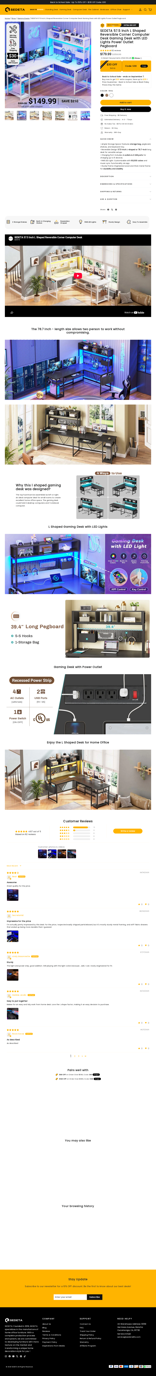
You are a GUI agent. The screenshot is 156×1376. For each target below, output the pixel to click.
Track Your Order (88, 1331)
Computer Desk (80, 9)
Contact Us (85, 1324)
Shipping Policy (87, 1335)
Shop (14, 18)
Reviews (46, 1331)
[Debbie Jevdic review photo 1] (13, 1014)
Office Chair (116, 9)
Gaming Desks (24, 18)
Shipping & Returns (111, 192)
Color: (106, 91)
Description (107, 176)
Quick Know (107, 139)
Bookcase (104, 9)
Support (127, 9)
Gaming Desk (65, 9)
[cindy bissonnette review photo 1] (13, 975)
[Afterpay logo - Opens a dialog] (136, 58)
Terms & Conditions (51, 1335)
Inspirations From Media (53, 1345)
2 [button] (74, 1056)
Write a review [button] (128, 831)
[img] (13, 872)
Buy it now (125, 109)
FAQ (81, 1327)
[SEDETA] (15, 9)
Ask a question (108, 199)
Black (102, 95)
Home (7, 18)
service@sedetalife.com (129, 1337)
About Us (46, 1324)
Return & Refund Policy (90, 1338)
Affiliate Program (88, 1345)
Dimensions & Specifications (116, 184)
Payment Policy (49, 1342)
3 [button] (78, 1056)
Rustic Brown (107, 95)
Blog (44, 1327)
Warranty (84, 1342)
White (111, 95)
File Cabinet (93, 9)
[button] (106, 50)
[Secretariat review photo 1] (13, 936)
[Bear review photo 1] (13, 895)
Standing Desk (51, 9)
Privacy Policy (48, 1338)
